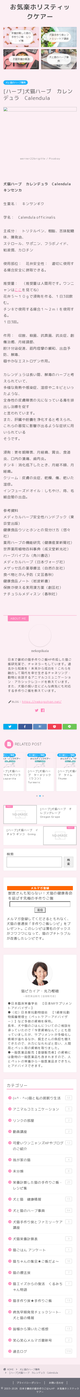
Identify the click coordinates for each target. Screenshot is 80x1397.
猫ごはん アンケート (41, 1250)
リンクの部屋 (41, 1120)
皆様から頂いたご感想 (41, 1329)
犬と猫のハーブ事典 (16, 82)
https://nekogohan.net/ (42, 701)
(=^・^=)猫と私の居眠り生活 (41, 1098)
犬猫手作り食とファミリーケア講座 (41, 1225)
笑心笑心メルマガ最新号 (41, 1340)
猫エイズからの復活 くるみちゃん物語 (41, 1287)
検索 (10, 854)
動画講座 (41, 1131)
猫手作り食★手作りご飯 (41, 1300)
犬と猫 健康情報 (41, 1199)
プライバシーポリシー (29, 1382)
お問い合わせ (56, 1382)
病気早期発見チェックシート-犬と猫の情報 (41, 1315)
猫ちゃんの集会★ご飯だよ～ (41, 1261)
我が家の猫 (41, 1160)
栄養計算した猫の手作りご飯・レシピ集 (41, 1185)
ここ (18, 289)
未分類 (41, 1171)
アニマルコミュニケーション (41, 1109)
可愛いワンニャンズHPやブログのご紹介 (41, 1146)
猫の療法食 (41, 1272)
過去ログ (42, 1351)
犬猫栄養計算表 (41, 1239)
